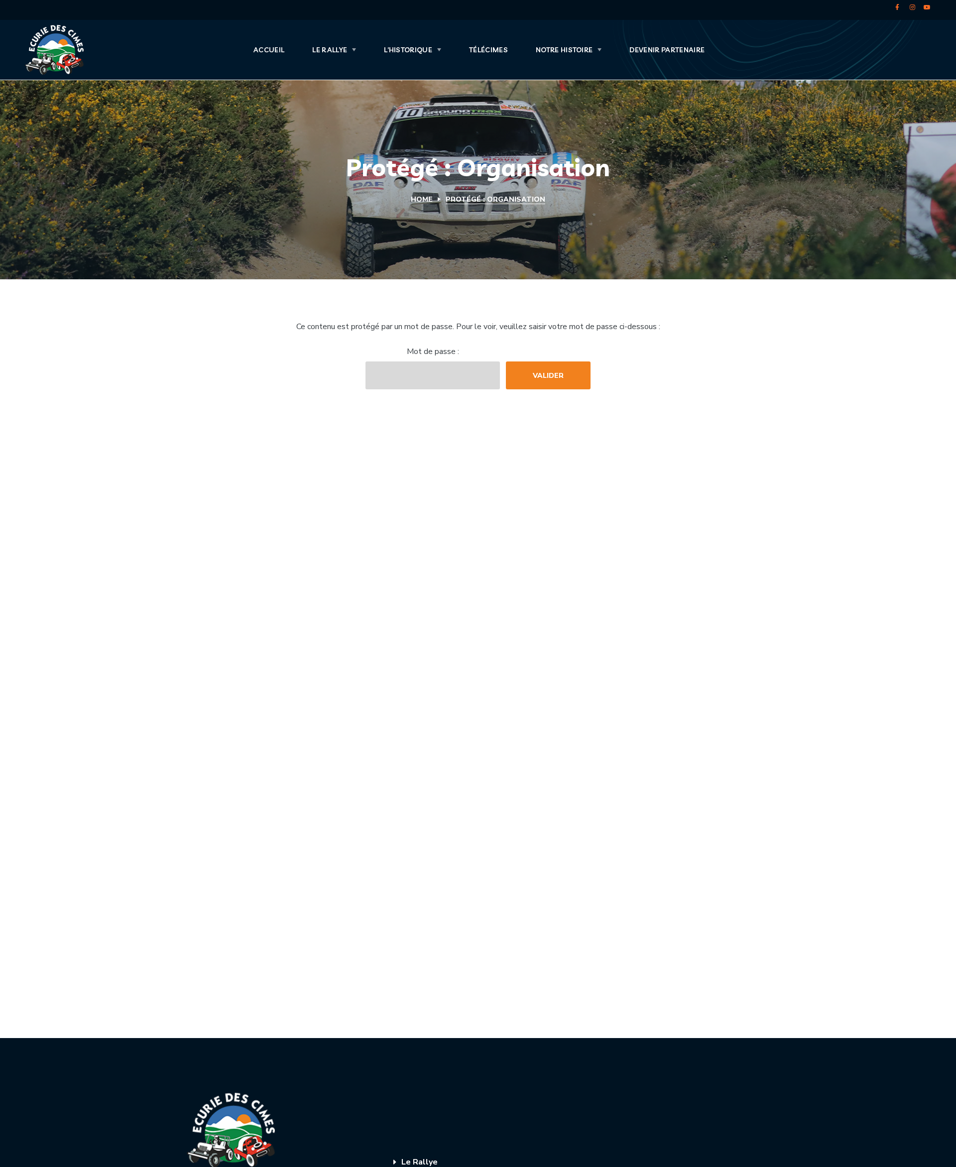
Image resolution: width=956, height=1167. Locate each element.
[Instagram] (912, 7)
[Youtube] (927, 7)
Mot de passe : (433, 351)
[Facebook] (897, 7)
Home (422, 199)
